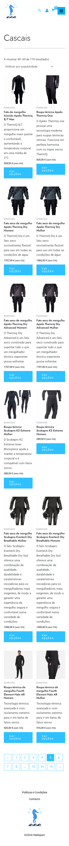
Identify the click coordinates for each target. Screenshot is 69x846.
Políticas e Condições (34, 792)
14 (42, 766)
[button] (39, 10)
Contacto (34, 799)
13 (33, 766)
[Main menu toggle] (61, 11)
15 (51, 766)
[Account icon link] (47, 10)
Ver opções (15, 173)
